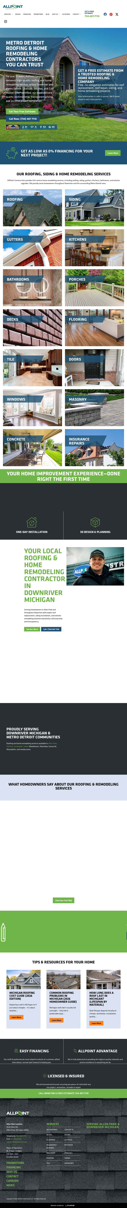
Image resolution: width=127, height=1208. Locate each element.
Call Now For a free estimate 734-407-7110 (64, 1093)
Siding (67, 1158)
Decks (49, 1134)
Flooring (51, 1139)
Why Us (55, 14)
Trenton (9, 746)
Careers (12, 1180)
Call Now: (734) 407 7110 (23, 119)
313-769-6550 (16, 1138)
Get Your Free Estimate (22, 111)
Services (7, 14)
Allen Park (52, 743)
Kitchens (68, 1144)
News (10, 1185)
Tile (48, 1163)
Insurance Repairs (52, 1146)
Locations (66, 14)
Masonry (51, 1153)
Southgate (18, 746)
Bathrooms (52, 1129)
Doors (67, 1134)
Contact (76, 14)
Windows (69, 1163)
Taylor (25, 746)
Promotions (38, 14)
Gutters (68, 1139)
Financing (27, 14)
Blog (47, 14)
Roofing (50, 1158)
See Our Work (32, 629)
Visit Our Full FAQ (63, 900)
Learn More (113, 152)
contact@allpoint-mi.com (16, 1141)
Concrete (69, 1129)
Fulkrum (69, 1205)
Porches (68, 1153)
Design (17, 14)
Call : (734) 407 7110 (51, 629)
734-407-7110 (21, 1136)
